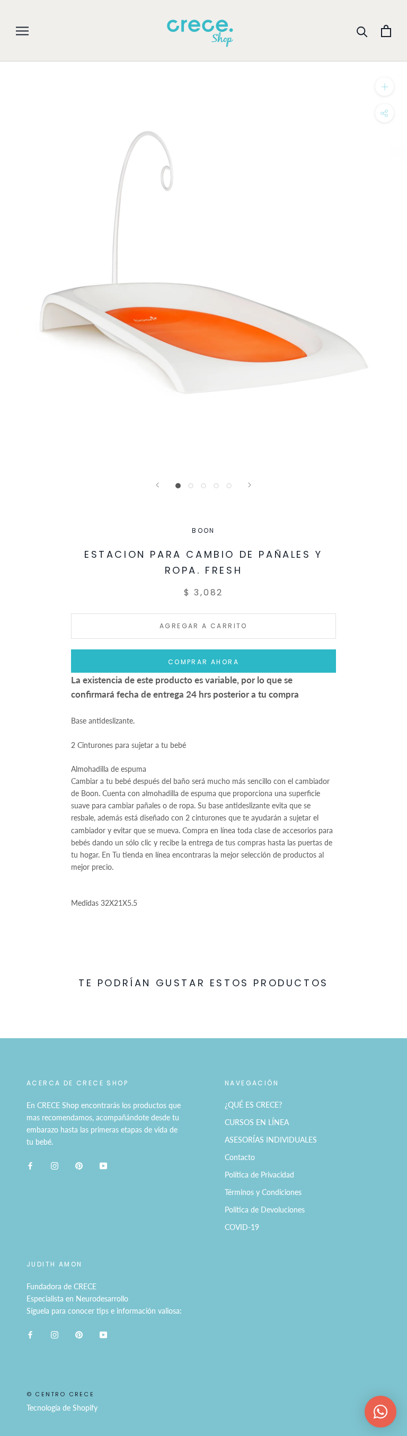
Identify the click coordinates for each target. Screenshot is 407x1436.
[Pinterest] (79, 1164)
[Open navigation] (22, 30)
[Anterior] (157, 485)
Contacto (240, 1157)
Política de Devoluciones (265, 1209)
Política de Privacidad (259, 1174)
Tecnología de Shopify (62, 1407)
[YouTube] (103, 1164)
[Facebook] (30, 1164)
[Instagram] (54, 1164)
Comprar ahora (203, 661)
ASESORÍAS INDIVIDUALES (271, 1139)
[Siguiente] (249, 485)
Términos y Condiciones (263, 1192)
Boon (203, 530)
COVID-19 (242, 1227)
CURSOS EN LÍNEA (257, 1122)
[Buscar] (362, 31)
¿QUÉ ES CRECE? (253, 1104)
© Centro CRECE (60, 1394)
